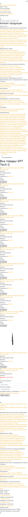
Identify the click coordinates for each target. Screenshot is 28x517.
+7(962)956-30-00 (5, 499)
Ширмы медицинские (18, 52)
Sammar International (11, 131)
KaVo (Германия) (20, 135)
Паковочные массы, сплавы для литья (16, 36)
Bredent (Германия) (17, 150)
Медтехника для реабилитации (13, 57)
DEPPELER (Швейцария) (19, 140)
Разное (2, 57)
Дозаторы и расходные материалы (10, 54)
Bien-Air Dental (9, 128)
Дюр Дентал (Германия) (7, 95)
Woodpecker (17, 133)
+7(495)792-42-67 (5, 10)
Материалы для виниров (7, 69)
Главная (2, 404)
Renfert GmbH (18, 126)
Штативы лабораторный (17, 55)
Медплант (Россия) (12, 149)
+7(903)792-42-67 (5, 502)
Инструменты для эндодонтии (9, 73)
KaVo (14, 100)
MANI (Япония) (12, 147)
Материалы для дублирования (9, 41)
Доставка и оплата (5, 5)
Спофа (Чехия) (18, 95)
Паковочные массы (5, 86)
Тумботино (25, 131)
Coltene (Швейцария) (6, 150)
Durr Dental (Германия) (6, 100)
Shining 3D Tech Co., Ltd (7, 126)
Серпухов (19, 100)
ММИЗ (2, 133)
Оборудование (21, 85)
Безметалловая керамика (7, 83)
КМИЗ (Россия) (18, 145)
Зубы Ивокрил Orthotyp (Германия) (10, 33)
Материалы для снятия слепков (9, 109)
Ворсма (2, 131)
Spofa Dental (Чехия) (20, 138)
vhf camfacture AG (20, 123)
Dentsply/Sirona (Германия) (7, 135)
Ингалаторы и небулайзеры (8, 59)
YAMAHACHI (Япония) (20, 130)
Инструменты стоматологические (17, 92)
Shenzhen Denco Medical (7, 138)
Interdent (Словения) (6, 114)
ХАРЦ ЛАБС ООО (22, 124)
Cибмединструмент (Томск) (8, 90)
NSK (23, 126)
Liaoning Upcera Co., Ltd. (13, 121)
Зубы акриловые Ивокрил (20, 31)
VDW (12, 133)
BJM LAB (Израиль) (17, 114)
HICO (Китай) (10, 130)
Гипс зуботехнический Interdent (9, 38)
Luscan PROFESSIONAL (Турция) (17, 136)
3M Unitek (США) (11, 152)
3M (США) (13, 117)
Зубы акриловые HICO (6, 29)
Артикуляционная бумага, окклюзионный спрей (13, 40)
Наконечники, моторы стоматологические (12, 102)
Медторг (2, 128)
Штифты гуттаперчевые (15, 67)
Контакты (14, 5)
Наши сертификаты (10, 404)
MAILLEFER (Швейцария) (12, 143)
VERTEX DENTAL (12, 124)
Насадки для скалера (6, 104)
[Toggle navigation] (27, 1)
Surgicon (19, 131)
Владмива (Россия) (5, 142)
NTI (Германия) (15, 142)
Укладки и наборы (5, 50)
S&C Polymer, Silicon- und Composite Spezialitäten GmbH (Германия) (13, 116)
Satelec (6, 136)
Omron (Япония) (22, 149)
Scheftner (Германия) (6, 140)
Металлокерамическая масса (8, 85)
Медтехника (7, 133)
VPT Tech (12, 123)
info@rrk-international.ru (6, 13)
